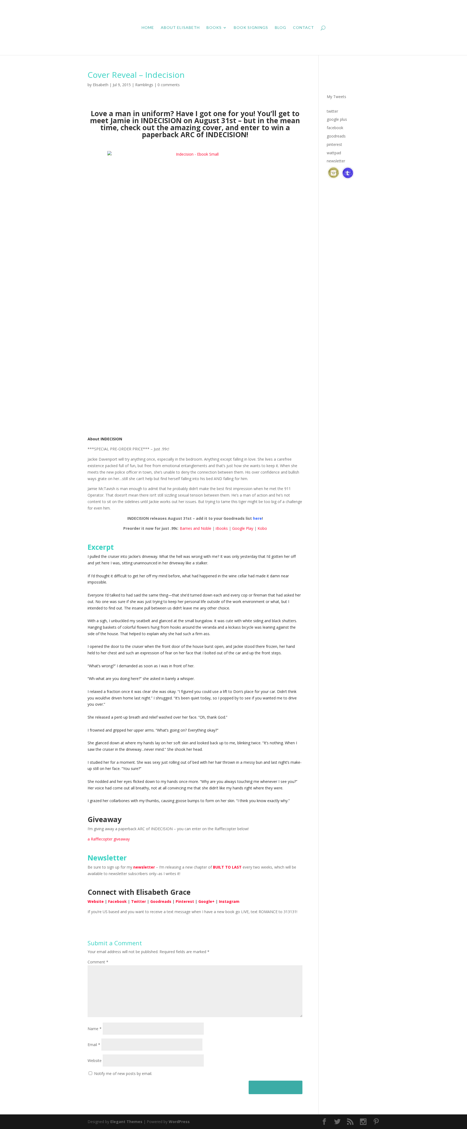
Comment (98, 961)
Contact (303, 28)
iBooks (222, 528)
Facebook (117, 901)
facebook (335, 127)
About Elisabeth (180, 28)
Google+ (206, 901)
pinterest (334, 144)
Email (94, 1044)
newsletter (144, 867)
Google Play (242, 528)
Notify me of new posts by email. (123, 1073)
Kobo (262, 528)
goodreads (336, 136)
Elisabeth (100, 84)
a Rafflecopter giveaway (109, 839)
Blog (280, 28)
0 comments (169, 84)
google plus (337, 119)
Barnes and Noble (195, 528)
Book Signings (251, 28)
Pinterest (185, 901)
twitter (332, 111)
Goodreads (160, 901)
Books (214, 28)
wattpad (334, 152)
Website (96, 901)
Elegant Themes (126, 1121)
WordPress (179, 1121)
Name (95, 1028)
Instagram (229, 901)
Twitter (138, 901)
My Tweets (336, 96)
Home (148, 28)
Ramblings (144, 84)
